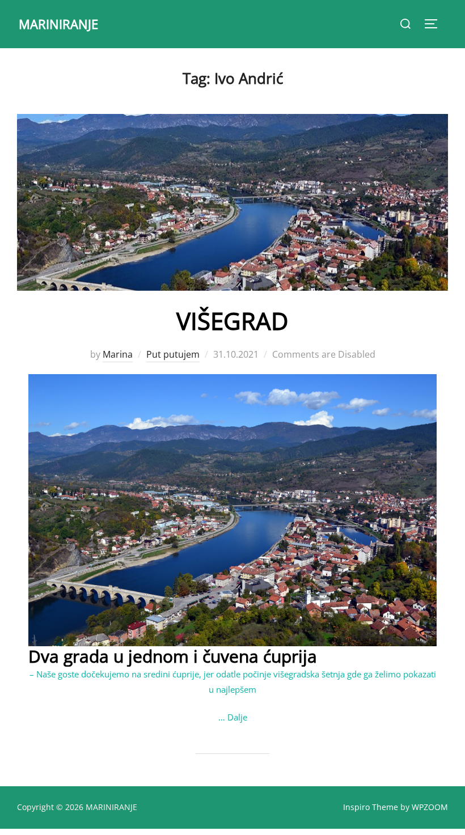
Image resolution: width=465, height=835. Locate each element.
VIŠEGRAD (232, 320)
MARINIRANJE (58, 23)
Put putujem (173, 354)
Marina (118, 354)
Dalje (237, 717)
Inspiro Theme (370, 807)
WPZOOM (430, 807)
